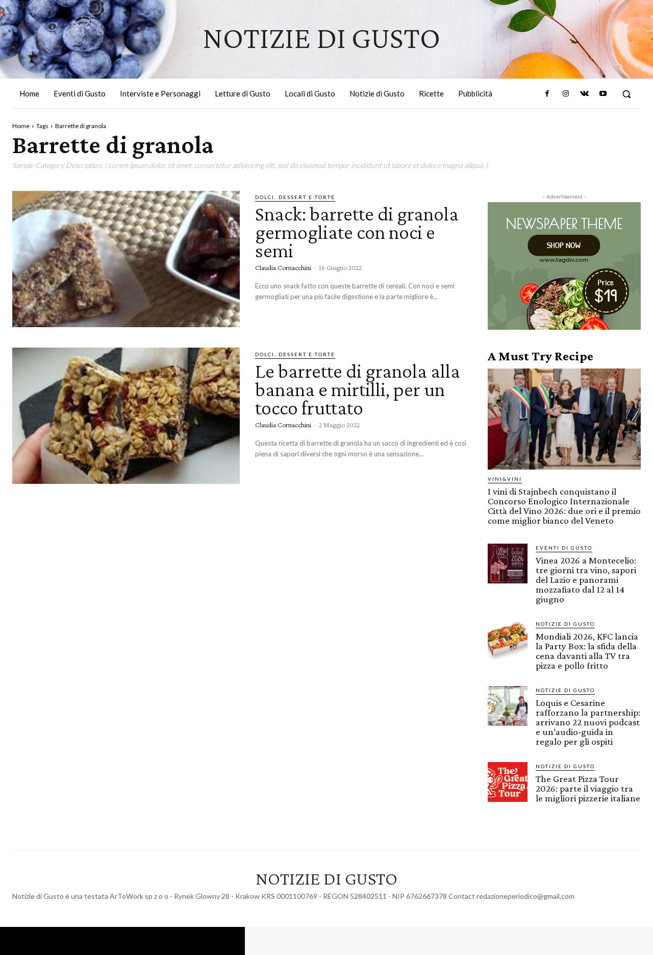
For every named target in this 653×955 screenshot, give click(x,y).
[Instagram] (566, 94)
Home (21, 126)
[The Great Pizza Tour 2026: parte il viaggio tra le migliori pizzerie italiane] (508, 782)
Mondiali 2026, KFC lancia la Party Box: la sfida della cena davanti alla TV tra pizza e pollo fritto (587, 651)
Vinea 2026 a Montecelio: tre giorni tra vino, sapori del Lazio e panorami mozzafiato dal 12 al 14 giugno (586, 579)
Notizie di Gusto (565, 624)
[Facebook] (547, 94)
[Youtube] (603, 94)
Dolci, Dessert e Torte (295, 197)
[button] (626, 94)
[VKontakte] (584, 94)
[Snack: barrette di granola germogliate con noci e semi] (126, 258)
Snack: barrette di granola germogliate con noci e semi (357, 232)
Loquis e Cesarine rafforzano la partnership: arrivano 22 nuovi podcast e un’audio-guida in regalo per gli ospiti (588, 722)
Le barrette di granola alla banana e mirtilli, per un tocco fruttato (357, 389)
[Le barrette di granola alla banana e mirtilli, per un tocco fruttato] (126, 416)
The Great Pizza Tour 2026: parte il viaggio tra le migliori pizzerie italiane (588, 788)
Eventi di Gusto (564, 548)
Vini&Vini (505, 479)
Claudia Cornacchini (283, 267)
